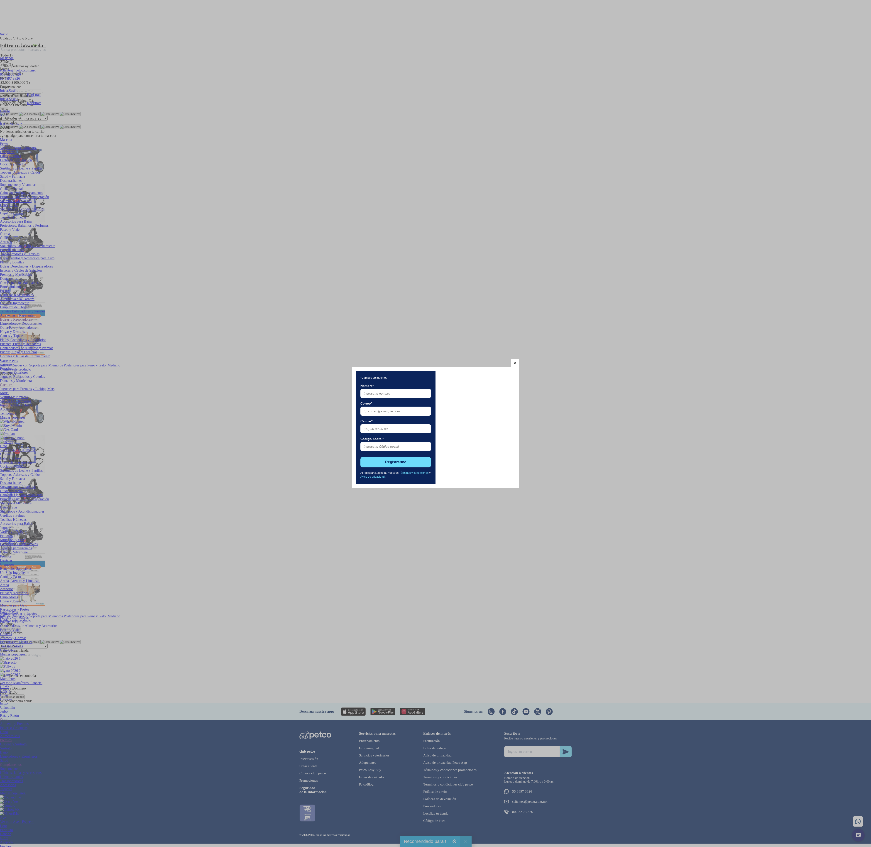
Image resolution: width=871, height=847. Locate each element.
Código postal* (372, 439)
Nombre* (367, 386)
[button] (515, 363)
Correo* (366, 403)
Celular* (366, 421)
